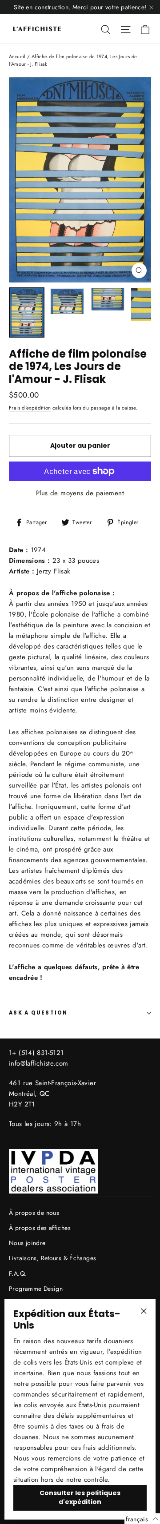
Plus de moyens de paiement (80, 493)
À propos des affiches (40, 1227)
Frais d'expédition (30, 407)
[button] (142, 1518)
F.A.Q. (18, 1273)
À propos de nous (34, 1212)
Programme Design (36, 1288)
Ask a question (38, 1012)
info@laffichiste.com (38, 1063)
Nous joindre (27, 1242)
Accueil (17, 56)
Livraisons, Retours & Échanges (52, 1257)
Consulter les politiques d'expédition (80, 1497)
